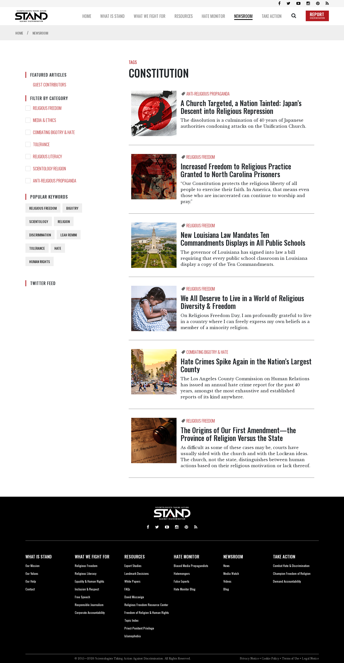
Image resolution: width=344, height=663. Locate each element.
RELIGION (64, 221)
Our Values (31, 573)
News (226, 565)
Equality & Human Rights (89, 581)
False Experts (181, 581)
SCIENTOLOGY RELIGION (49, 169)
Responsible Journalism (89, 605)
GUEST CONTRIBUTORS (49, 85)
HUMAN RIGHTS (39, 261)
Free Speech (82, 597)
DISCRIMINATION (40, 234)
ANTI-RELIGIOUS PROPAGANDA (54, 181)
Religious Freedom (86, 565)
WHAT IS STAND (38, 556)
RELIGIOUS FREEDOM (47, 108)
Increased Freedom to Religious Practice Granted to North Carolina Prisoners (236, 170)
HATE (57, 248)
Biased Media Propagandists (191, 565)
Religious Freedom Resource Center (146, 605)
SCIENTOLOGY (38, 221)
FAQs (127, 589)
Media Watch (231, 573)
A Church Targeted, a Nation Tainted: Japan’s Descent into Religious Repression (241, 107)
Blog (226, 589)
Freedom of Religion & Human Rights (146, 612)
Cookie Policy (270, 658)
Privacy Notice (249, 658)
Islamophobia (132, 636)
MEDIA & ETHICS (44, 120)
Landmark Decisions (136, 573)
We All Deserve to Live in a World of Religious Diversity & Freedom (242, 302)
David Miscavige (134, 597)
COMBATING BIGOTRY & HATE (54, 132)
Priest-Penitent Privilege (139, 628)
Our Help (30, 581)
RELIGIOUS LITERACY (47, 156)
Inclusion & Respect (87, 589)
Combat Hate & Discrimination (291, 565)
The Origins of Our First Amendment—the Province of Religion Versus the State (238, 434)
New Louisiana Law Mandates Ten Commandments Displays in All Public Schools (243, 239)
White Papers (132, 581)
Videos (227, 581)
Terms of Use (290, 658)
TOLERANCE (41, 144)
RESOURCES (134, 556)
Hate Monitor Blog (184, 589)
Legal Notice (310, 658)
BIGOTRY (72, 208)
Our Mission (32, 565)
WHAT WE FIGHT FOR (92, 556)
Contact (30, 589)
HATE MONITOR (186, 556)
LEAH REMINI (68, 234)
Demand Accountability (287, 581)
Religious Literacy (85, 573)
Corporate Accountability (90, 612)
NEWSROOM (233, 556)
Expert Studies (133, 565)
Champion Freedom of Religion (292, 573)
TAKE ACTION (284, 556)
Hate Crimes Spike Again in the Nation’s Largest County (246, 365)
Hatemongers (182, 573)
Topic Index (131, 620)
